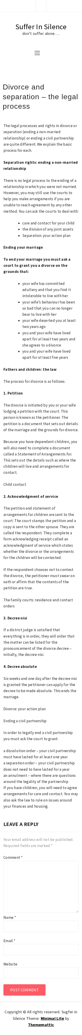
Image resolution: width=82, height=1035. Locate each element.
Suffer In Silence (41, 26)
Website (10, 964)
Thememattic (41, 1024)
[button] (41, 5)
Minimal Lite (52, 1018)
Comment (13, 857)
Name (9, 917)
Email (9, 940)
